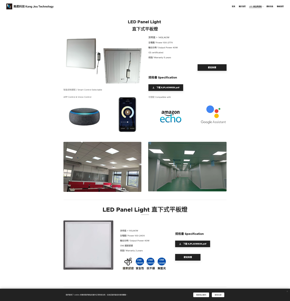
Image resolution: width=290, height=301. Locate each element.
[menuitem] (234, 6)
